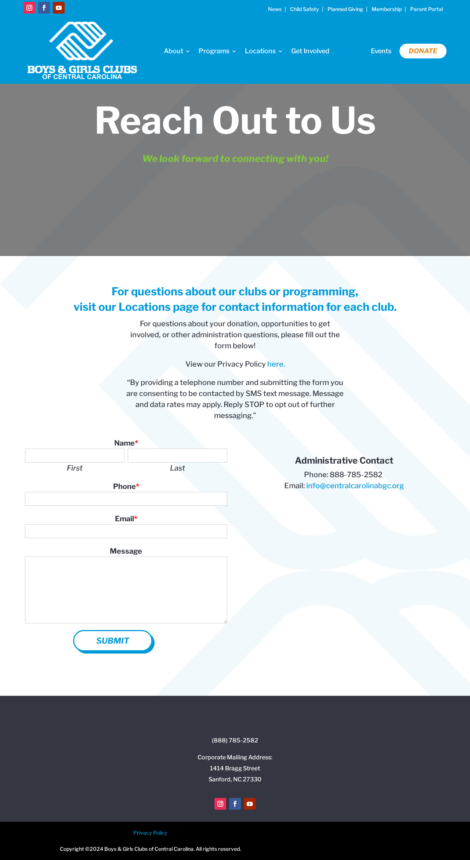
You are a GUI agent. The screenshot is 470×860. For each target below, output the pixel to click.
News (275, 9)
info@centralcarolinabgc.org (355, 485)
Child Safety (304, 9)
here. (276, 364)
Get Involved (310, 51)
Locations (260, 51)
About (173, 51)
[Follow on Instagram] (29, 8)
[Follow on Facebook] (44, 8)
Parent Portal (426, 9)
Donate (423, 51)
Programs (214, 51)
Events (381, 51)
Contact (350, 51)
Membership (387, 9)
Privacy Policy (150, 833)
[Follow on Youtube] (59, 8)
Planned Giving (345, 9)
